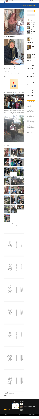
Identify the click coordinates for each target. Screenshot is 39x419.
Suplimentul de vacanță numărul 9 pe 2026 (32, 20)
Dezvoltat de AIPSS (5, 414)
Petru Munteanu (28, 122)
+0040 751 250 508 (6, 0)
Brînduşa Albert (32, 102)
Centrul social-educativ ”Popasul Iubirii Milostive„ (31, 108)
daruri (30, 110)
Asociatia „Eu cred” (6, 392)
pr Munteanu (33, 127)
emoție (27, 112)
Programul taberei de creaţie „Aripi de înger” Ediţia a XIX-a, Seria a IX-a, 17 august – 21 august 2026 (29, 406)
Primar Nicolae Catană (29, 126)
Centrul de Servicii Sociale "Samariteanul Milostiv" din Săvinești (30, 105)
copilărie (28, 110)
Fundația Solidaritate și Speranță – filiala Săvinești (30, 117)
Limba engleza (28, 119)
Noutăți (28, 5)
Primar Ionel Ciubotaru (29, 125)
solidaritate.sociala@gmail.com (11, 0)
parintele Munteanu (29, 120)
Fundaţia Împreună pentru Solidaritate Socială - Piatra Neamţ (31, 115)
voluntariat (30, 132)
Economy (33, 111)
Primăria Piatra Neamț (29, 127)
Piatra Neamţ (32, 122)
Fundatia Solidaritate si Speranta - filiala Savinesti (30, 113)
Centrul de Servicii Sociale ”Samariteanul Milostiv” (29, 107)
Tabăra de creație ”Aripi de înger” (30, 131)
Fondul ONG (30, 112)
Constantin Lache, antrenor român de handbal (33, 65)
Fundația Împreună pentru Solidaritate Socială (23, 5)
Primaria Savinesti (5, 395)
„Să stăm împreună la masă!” (30, 133)
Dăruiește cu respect (29, 111)
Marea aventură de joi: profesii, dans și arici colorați (32, 38)
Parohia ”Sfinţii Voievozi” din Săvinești (31, 121)
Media (31, 119)
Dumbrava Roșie (33, 110)
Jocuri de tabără (32, 26)
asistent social (32, 101)
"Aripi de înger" (28, 101)
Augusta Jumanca (29, 102)
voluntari (28, 132)
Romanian (32, 0)
